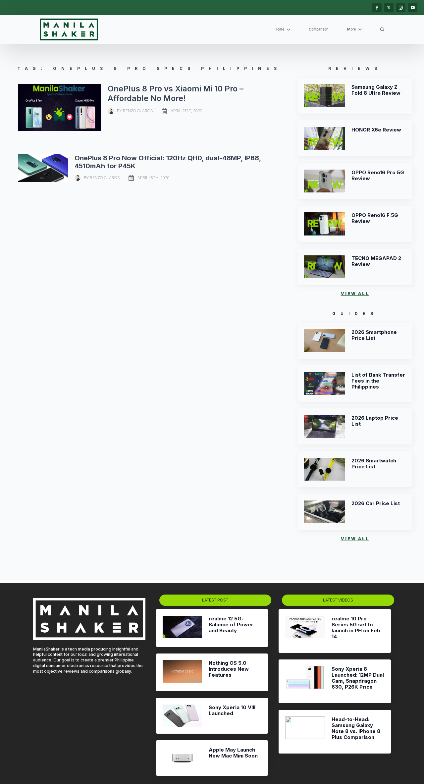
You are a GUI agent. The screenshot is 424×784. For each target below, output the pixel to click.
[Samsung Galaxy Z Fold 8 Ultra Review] (324, 95)
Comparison (319, 29)
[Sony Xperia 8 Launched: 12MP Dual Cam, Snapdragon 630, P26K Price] (305, 681)
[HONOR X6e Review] (324, 138)
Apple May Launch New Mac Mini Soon (233, 753)
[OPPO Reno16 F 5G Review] (324, 223)
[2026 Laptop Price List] (324, 426)
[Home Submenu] (289, 29)
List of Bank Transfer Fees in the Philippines (378, 381)
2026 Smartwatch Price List (373, 464)
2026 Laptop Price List (374, 421)
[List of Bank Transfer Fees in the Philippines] (324, 383)
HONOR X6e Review (376, 130)
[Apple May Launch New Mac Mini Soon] (182, 758)
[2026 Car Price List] (324, 511)
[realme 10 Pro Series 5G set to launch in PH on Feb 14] (305, 631)
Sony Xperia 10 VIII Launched (232, 710)
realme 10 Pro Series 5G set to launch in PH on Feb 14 (356, 628)
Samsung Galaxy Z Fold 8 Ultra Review (375, 90)
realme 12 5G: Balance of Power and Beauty (231, 625)
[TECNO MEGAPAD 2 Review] (324, 266)
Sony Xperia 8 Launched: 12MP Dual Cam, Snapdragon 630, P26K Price (358, 678)
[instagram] (400, 7)
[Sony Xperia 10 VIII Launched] (182, 716)
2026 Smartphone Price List (374, 335)
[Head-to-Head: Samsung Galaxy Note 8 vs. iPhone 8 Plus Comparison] (305, 731)
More (351, 29)
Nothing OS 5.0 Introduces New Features (229, 669)
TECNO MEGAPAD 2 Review (376, 261)
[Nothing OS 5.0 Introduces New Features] (182, 672)
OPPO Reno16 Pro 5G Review (377, 176)
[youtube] (412, 7)
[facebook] (377, 7)
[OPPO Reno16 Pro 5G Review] (324, 181)
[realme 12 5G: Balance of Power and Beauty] (182, 628)
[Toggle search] (382, 29)
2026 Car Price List (375, 503)
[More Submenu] (361, 29)
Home (279, 29)
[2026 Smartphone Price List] (324, 340)
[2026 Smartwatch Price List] (324, 469)
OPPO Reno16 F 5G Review (374, 218)
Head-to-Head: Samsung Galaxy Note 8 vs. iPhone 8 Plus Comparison (356, 728)
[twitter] (389, 7)
